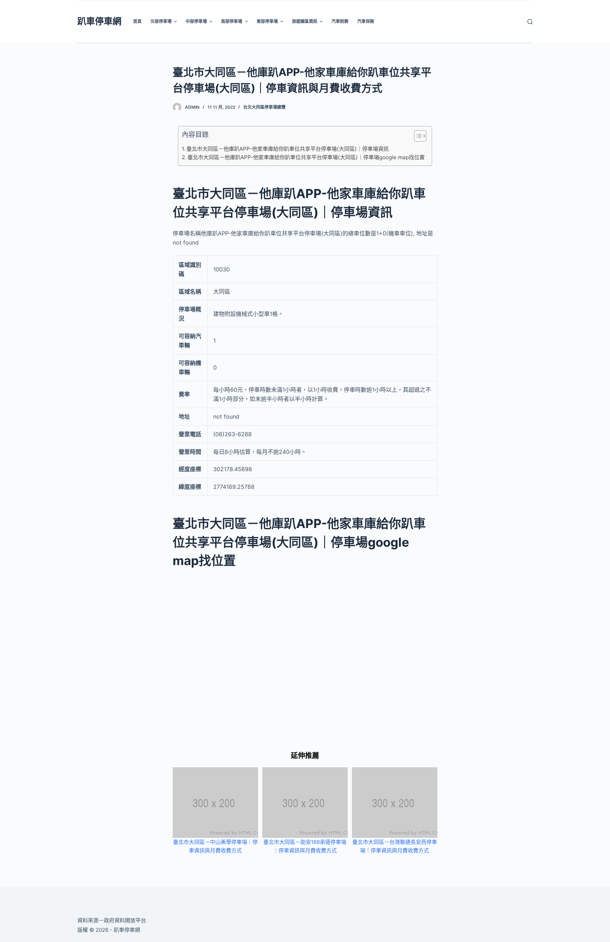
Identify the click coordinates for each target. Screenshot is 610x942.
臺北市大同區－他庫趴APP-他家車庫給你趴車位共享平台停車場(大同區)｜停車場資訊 (287, 148)
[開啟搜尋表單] (530, 21)
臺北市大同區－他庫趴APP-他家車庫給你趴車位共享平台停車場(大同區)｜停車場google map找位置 (306, 157)
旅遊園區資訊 (304, 21)
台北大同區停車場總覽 (264, 107)
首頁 (137, 21)
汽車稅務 (339, 21)
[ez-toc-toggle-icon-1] (417, 137)
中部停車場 (196, 21)
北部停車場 (161, 21)
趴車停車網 (99, 21)
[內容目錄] (420, 136)
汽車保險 (365, 21)
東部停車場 (267, 21)
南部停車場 (231, 21)
